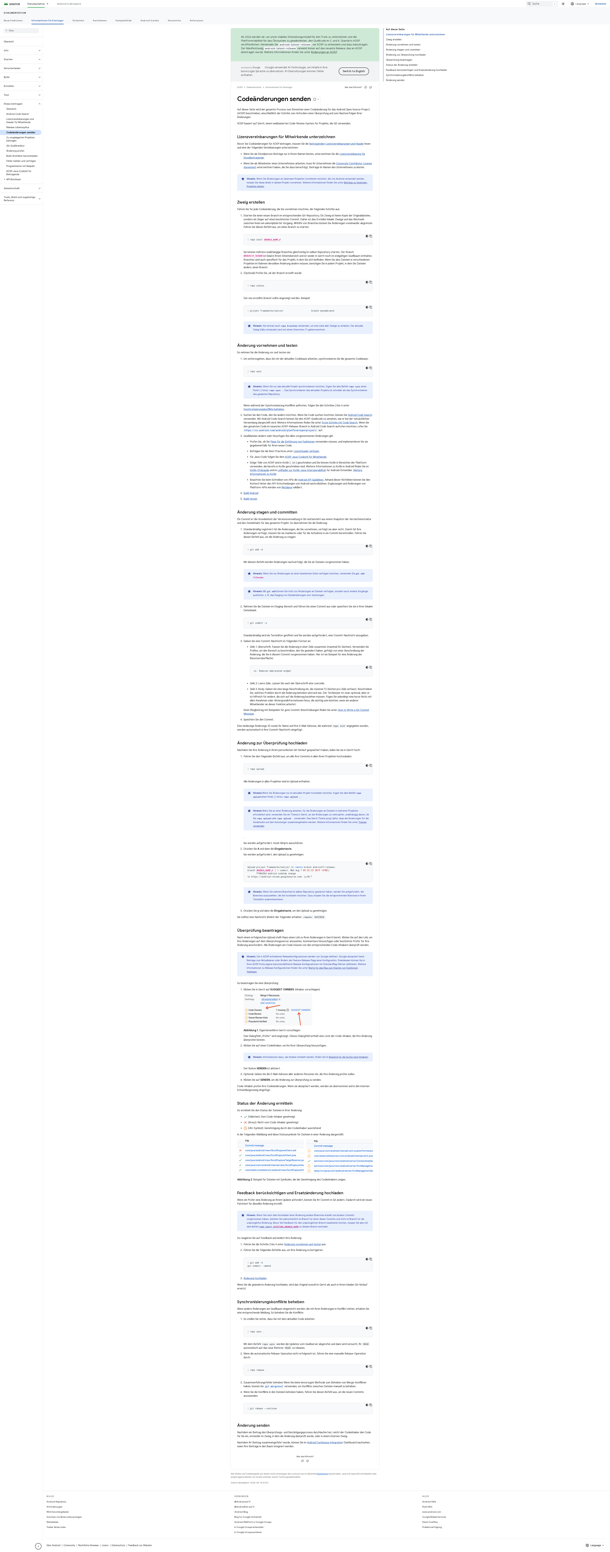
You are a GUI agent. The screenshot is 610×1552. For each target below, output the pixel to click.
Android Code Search (69, 3)
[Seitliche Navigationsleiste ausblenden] (38, 1546)
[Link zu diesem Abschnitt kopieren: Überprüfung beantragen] (287, 931)
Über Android (53, 1545)
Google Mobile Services (434, 1516)
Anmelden (600, 3)
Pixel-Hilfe (427, 1506)
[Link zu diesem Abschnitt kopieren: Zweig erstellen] (268, 203)
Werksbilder (52, 1522)
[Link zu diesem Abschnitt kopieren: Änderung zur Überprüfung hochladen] (310, 743)
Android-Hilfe (429, 1501)
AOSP (240, 87)
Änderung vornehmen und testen (302, 1244)
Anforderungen (54, 1506)
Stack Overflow (430, 1522)
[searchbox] (21, 30)
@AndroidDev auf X (244, 1506)
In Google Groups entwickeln (249, 1527)
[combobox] (542, 4)
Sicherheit (78, 20)
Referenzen (196, 20)
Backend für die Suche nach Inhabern (348, 1057)
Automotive (174, 20)
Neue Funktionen (13, 20)
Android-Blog (241, 1511)
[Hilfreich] (365, 87)
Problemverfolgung (432, 1527)
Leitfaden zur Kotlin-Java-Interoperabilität (302, 470)
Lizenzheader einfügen (306, 451)
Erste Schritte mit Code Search (340, 422)
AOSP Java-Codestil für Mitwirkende (305, 457)
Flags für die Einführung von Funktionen (292, 441)
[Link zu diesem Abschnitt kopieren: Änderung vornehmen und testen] (300, 346)
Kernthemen (100, 20)
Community (69, 1545)
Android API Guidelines (310, 479)
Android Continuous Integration (325, 1442)
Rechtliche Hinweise (88, 1545)
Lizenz (105, 1545)
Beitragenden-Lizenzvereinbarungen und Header (336, 143)
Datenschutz (118, 1545)
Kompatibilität (124, 20)
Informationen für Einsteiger (47, 20)
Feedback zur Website (140, 1545)
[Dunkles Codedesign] (367, 236)
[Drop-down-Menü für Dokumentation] (49, 4)
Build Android (251, 493)
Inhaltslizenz (322, 1473)
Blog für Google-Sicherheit (247, 1516)
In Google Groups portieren (248, 1532)
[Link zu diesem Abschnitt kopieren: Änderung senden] (273, 1426)
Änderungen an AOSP (324, 52)
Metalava (286, 487)
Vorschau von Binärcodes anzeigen (64, 1516)
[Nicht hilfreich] (370, 87)
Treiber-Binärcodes (56, 1527)
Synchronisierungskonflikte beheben (264, 409)
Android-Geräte (149, 20)
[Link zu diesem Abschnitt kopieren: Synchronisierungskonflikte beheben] (307, 1302)
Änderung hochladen (255, 1278)
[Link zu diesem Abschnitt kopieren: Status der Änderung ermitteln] (296, 1104)
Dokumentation (36, 3)
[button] (19, 50)
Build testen (250, 499)
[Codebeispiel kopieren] (371, 236)
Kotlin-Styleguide (259, 470)
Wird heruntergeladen (58, 1511)
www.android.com (431, 1511)
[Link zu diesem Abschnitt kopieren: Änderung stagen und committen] (300, 512)
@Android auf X (242, 1501)
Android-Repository (56, 1501)
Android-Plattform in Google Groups (252, 1522)
